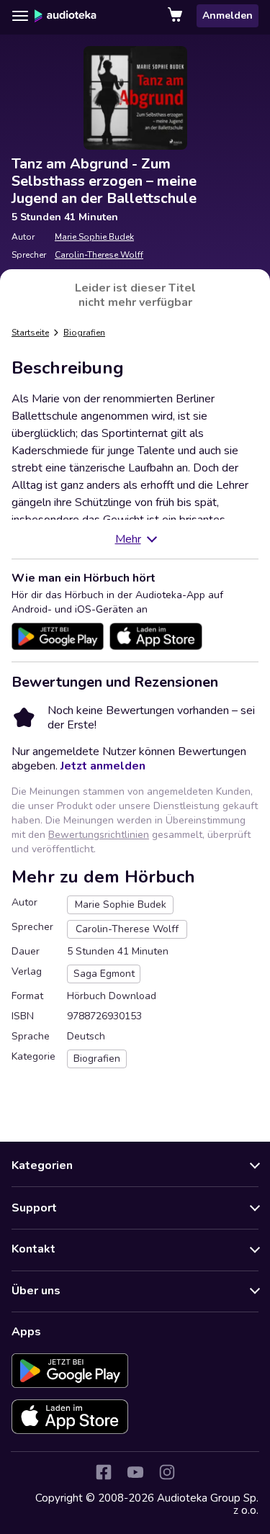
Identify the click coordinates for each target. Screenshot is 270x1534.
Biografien (84, 332)
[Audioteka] (65, 16)
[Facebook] (103, 1472)
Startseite (30, 332)
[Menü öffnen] (20, 15)
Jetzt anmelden (102, 766)
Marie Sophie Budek (94, 237)
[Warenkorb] (176, 15)
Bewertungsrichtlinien (98, 835)
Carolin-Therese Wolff (99, 255)
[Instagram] (167, 1472)
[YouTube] (135, 1472)
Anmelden (227, 15)
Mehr (128, 539)
